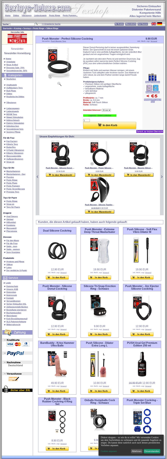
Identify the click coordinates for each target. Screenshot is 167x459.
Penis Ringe (54, 15)
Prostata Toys (12, 192)
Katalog (17, 28)
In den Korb (59, 277)
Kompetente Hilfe (150, 12)
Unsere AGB (12, 289)
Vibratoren (26, 15)
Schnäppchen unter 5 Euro (152, 101)
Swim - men (11, 246)
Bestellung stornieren (16, 310)
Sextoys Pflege (13, 132)
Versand (154, 41)
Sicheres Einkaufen (149, 6)
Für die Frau (11, 243)
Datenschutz (12, 286)
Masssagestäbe (13, 156)
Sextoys (27, 28)
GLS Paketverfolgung (16, 322)
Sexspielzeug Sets (14, 129)
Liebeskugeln (40, 15)
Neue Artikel (12, 65)
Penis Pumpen (13, 186)
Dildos (16, 15)
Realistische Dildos (15, 97)
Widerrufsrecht (13, 325)
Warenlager (11, 316)
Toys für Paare (13, 207)
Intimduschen (12, 126)
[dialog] (131, 445)
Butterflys (11, 147)
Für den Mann (12, 240)
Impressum (11, 295)
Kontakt (10, 298)
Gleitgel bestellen (153, 82)
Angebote (10, 62)
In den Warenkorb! (62, 175)
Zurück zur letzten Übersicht (150, 131)
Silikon (9, 264)
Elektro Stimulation (15, 123)
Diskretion (11, 292)
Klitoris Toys (12, 144)
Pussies (10, 177)
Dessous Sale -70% (15, 68)
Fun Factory (11, 141)
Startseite (7, 28)
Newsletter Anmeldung (17, 53)
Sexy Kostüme (13, 252)
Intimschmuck (13, 120)
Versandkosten (13, 301)
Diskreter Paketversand (146, 9)
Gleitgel (9, 219)
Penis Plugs (11, 183)
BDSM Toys (11, 114)
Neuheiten (11, 79)
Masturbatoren (13, 171)
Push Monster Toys (58, 41)
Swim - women (13, 249)
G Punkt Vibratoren (15, 150)
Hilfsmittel (11, 222)
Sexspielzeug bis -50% (16, 71)
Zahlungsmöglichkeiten (17, 307)
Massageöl (11, 228)
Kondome (10, 225)
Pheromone (11, 231)
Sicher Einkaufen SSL (16, 304)
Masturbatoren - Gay (15, 174)
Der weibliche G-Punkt (16, 270)
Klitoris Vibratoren (14, 153)
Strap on (10, 162)
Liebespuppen (12, 108)
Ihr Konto (119, 24)
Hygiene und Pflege (15, 262)
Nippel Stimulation (14, 117)
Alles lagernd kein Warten (145, 16)
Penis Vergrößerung (15, 189)
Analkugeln (11, 85)
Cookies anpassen (109, 451)
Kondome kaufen (152, 92)
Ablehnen (137, 451)
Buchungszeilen (13, 313)
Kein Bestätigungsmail (16, 319)
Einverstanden (151, 451)
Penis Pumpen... (70, 15)
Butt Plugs (11, 91)
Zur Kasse (143, 24)
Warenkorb (131, 24)
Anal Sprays (12, 216)
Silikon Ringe (52, 28)
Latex (9, 267)
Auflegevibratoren (14, 159)
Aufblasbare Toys (14, 88)
